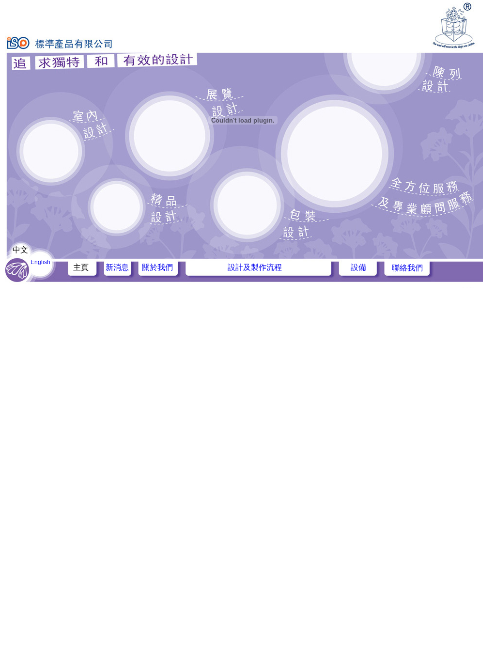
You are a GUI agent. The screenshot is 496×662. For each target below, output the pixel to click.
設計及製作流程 (255, 267)
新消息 (117, 267)
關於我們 (157, 267)
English (40, 262)
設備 (358, 267)
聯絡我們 (407, 268)
